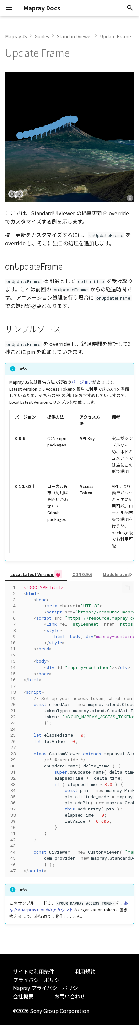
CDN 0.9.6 (82, 574)
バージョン (81, 382)
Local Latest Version (32, 574)
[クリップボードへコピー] (127, 587)
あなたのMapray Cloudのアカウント (68, 906)
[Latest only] (58, 574)
